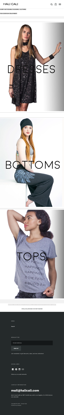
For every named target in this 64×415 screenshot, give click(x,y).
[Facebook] (13, 369)
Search (13, 326)
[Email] (23, 369)
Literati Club (24, 403)
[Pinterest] (16, 369)
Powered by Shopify (16, 405)
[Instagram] (19, 369)
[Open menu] (60, 4)
